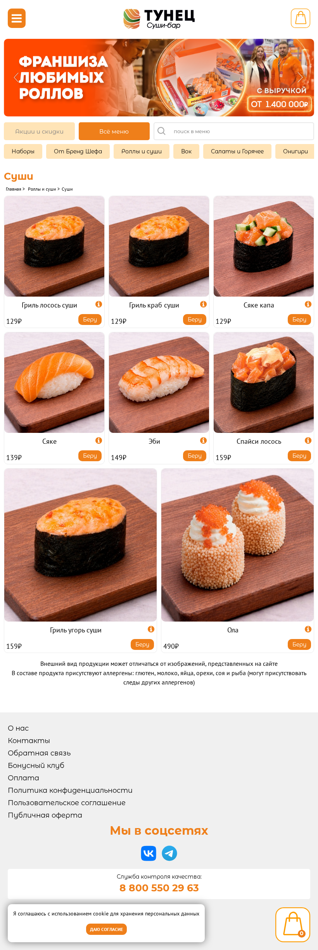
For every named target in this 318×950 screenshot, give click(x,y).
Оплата (23, 778)
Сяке (49, 441)
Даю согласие (106, 929)
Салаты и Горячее (237, 151)
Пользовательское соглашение (67, 803)
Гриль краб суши (154, 304)
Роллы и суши (141, 151)
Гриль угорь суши (76, 629)
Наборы (23, 151)
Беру (90, 319)
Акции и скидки (39, 131)
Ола (232, 629)
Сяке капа (259, 304)
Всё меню (114, 131)
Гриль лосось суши (49, 304)
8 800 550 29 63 (159, 888)
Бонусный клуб (36, 765)
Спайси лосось (259, 441)
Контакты (29, 740)
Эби (154, 441)
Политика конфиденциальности (70, 790)
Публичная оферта (45, 815)
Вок (186, 151)
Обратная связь (39, 753)
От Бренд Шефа (78, 151)
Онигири (295, 151)
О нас (18, 728)
